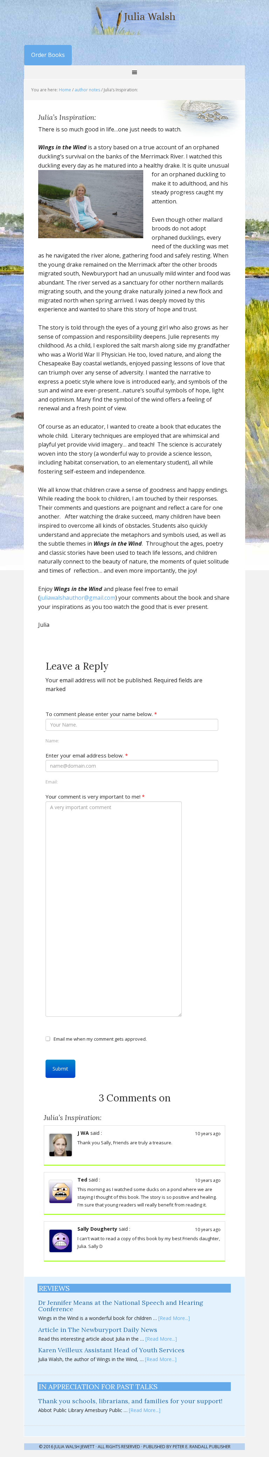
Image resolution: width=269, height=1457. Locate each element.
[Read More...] (174, 1318)
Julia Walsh (134, 17)
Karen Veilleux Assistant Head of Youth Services (111, 1350)
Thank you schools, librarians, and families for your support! (130, 1401)
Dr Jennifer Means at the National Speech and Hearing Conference (120, 1306)
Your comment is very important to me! (95, 796)
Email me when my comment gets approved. (100, 1039)
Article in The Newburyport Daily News (97, 1330)
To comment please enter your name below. (101, 713)
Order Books (48, 55)
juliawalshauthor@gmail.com (77, 597)
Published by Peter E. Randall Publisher (186, 1447)
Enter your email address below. (87, 755)
